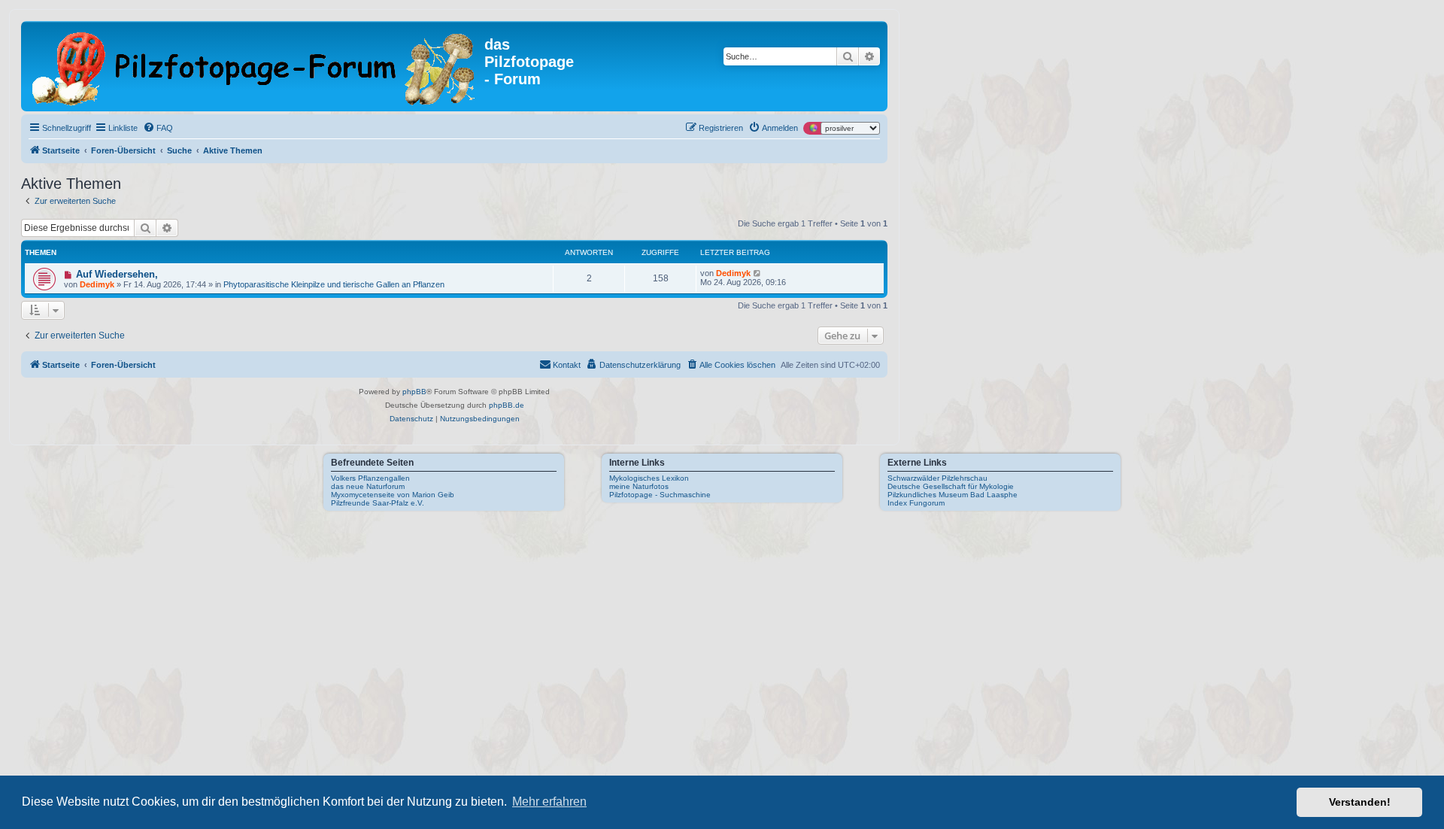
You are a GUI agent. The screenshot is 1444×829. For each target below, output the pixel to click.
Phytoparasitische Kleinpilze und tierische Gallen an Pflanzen (333, 284)
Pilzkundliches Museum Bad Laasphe (952, 494)
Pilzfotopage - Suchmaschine (660, 494)
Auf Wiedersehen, (117, 274)
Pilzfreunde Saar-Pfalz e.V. (377, 503)
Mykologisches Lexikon (649, 478)
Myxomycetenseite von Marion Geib (392, 494)
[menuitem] (158, 128)
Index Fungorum (916, 503)
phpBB (414, 391)
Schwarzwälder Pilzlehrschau (937, 478)
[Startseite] (254, 66)
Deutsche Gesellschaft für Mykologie (950, 486)
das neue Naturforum (368, 486)
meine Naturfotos (639, 486)
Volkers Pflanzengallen (370, 478)
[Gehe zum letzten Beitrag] (758, 273)
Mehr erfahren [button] (549, 801)
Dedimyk (97, 284)
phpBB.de (506, 405)
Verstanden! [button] (1360, 802)
